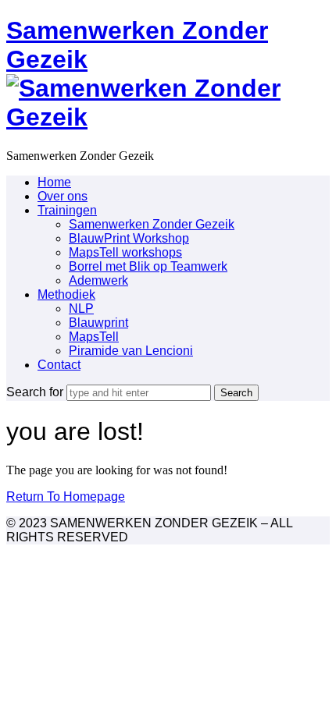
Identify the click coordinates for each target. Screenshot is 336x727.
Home (54, 182)
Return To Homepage (65, 496)
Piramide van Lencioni (131, 350)
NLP (81, 308)
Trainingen (67, 210)
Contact (59, 364)
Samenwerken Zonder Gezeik (151, 224)
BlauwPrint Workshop (129, 238)
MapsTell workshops (125, 252)
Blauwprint (98, 322)
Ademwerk (98, 280)
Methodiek (66, 294)
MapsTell (94, 336)
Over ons (63, 196)
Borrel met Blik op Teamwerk (148, 266)
